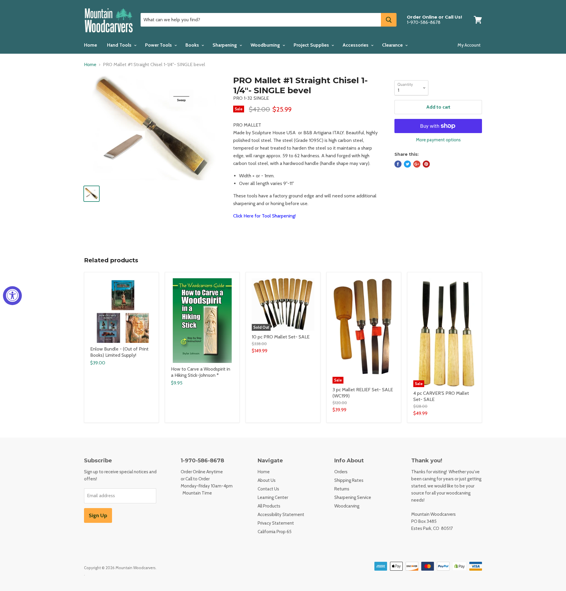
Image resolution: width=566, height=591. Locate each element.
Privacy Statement (276, 523)
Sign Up (98, 515)
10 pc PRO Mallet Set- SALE (281, 337)
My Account (469, 45)
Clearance (393, 45)
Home (90, 45)
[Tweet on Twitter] (407, 164)
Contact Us (268, 489)
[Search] (388, 20)
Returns (341, 489)
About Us (267, 480)
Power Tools (159, 45)
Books (192, 45)
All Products (269, 506)
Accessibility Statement (281, 514)
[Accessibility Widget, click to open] (12, 295)
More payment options (438, 140)
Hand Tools (120, 45)
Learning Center (273, 497)
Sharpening (225, 45)
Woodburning (266, 45)
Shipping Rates (348, 480)
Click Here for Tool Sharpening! (264, 216)
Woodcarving (346, 506)
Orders (341, 471)
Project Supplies (312, 45)
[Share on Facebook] (398, 164)
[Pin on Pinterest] (426, 164)
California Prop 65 (275, 531)
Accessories (356, 45)
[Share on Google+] (416, 164)
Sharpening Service (352, 497)
